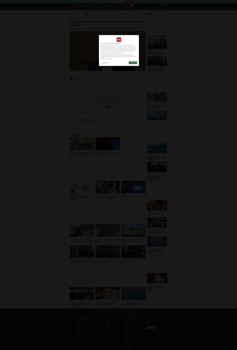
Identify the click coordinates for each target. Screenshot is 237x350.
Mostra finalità (105, 62)
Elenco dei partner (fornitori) (106, 58)
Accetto (133, 62)
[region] (119, 50)
